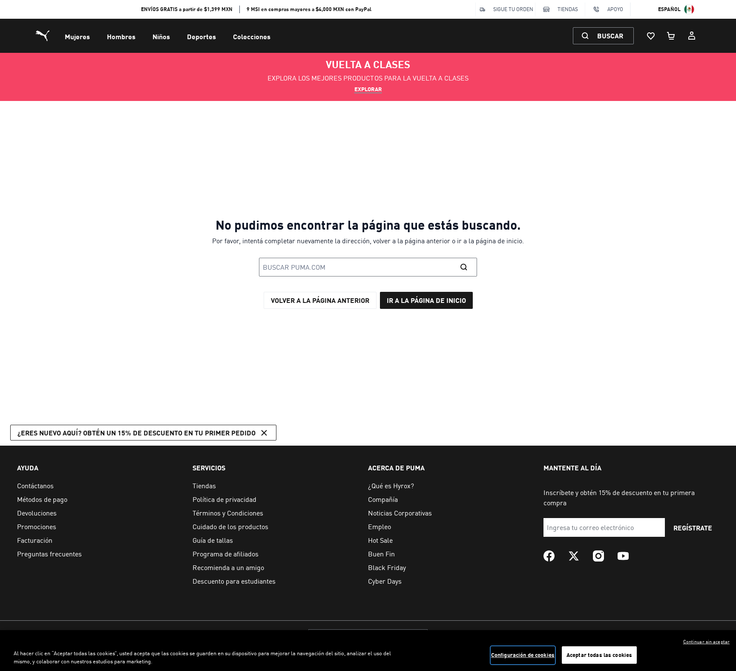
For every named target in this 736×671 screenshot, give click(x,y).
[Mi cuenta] (691, 35)
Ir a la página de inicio (426, 300)
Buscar (610, 36)
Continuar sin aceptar (706, 642)
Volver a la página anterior (320, 300)
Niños (161, 36)
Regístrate (692, 528)
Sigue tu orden (513, 9)
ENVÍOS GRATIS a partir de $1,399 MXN (187, 9)
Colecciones (251, 36)
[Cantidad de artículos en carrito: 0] (671, 35)
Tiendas (568, 9)
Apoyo (615, 9)
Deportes (201, 36)
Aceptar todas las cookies (599, 654)
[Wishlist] (650, 35)
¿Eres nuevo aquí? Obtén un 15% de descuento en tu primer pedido (136, 433)
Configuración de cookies (523, 654)
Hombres (121, 36)
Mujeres (77, 36)
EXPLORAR (368, 89)
